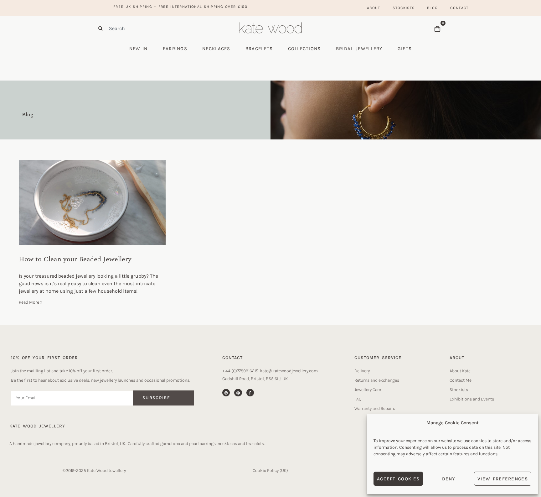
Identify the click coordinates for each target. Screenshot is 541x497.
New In (138, 48)
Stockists (404, 8)
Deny (448, 479)
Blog (432, 8)
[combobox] (151, 28)
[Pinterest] (238, 392)
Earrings (175, 48)
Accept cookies (398, 479)
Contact (459, 8)
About (373, 8)
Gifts (405, 48)
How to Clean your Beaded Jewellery (75, 259)
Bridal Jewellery (359, 48)
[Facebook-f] (250, 392)
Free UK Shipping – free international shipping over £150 (180, 6)
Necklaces (216, 48)
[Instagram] (226, 392)
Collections (304, 48)
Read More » (31, 302)
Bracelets (259, 48)
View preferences (502, 479)
